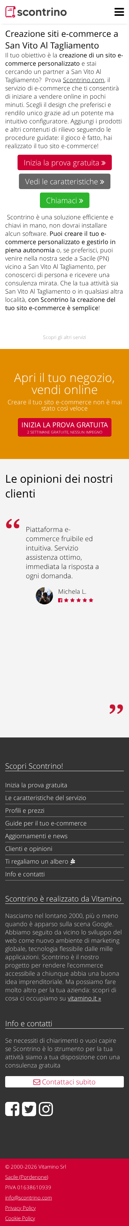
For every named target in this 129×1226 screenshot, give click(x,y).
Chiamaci (62, 200)
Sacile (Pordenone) (26, 1176)
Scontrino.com (83, 80)
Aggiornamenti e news (36, 836)
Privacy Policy (20, 1207)
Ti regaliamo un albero (37, 861)
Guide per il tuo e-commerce (46, 823)
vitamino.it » (84, 998)
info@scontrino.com (28, 1197)
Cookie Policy (20, 1218)
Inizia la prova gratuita (62, 162)
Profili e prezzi (24, 810)
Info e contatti (25, 874)
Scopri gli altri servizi (64, 337)
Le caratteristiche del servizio (45, 797)
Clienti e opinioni (28, 848)
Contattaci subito (68, 1081)
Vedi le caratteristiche (62, 181)
